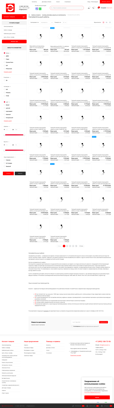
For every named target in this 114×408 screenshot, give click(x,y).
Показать (8, 173)
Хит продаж (9, 163)
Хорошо (97, 397)
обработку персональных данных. (89, 326)
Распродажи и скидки (29, 350)
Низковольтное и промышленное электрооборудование (9, 356)
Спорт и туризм (5, 393)
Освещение (4, 359)
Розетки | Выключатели (7, 362)
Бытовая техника (6, 378)
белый (7, 105)
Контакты (34, 1)
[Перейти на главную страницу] (11, 8)
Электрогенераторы (8, 26)
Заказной (8, 166)
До (13, 129)
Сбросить (20, 173)
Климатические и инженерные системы (9, 381)
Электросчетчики (6, 367)
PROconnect (9, 68)
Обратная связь (8, 406)
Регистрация (94, 1)
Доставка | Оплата (46, 1)
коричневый (9, 111)
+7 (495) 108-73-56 (23, 6)
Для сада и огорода (6, 387)
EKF (7, 65)
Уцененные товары (28, 355)
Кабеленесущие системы (9, 33)
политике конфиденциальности (92, 392)
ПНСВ (7, 95)
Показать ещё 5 (8, 120)
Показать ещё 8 (8, 72)
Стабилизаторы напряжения (8, 370)
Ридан (7, 59)
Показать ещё (14, 41)
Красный (8, 114)
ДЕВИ (7, 56)
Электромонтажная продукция (9, 375)
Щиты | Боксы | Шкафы (9, 37)
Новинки (4, 390)
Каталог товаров (9, 17)
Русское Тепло (9, 62)
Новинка (8, 160)
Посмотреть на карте (75, 355)
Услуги (58, 1)
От (4, 129)
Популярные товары (28, 347)
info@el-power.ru (23, 9)
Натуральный (9, 117)
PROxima (8, 92)
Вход (89, 1)
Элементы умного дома (7, 373)
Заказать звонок (106, 1)
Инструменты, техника (7, 365)
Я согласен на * (85, 326)
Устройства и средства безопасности (10, 385)
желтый (8, 108)
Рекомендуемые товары (29, 353)
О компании (68, 1)
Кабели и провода (8, 30)
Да (6, 80)
